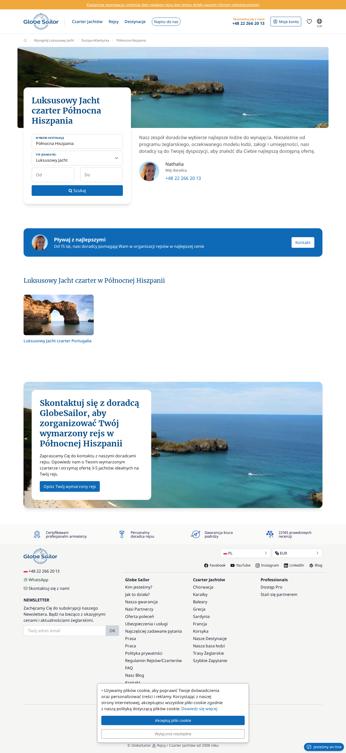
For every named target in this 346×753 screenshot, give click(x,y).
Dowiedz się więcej (199, 708)
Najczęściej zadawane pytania (153, 631)
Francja (200, 624)
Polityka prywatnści (143, 653)
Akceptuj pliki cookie (173, 720)
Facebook (217, 565)
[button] (87, 21)
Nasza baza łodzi (209, 646)
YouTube (243, 565)
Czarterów (172, 660)
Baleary (200, 602)
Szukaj (79, 190)
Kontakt (303, 242)
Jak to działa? (137, 594)
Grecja (199, 609)
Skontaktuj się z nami (49, 588)
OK (112, 630)
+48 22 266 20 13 (183, 178)
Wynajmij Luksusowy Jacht (54, 40)
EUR (283, 553)
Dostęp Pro (271, 587)
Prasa (130, 638)
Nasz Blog (134, 675)
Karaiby (200, 594)
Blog (318, 565)
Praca (130, 646)
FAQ (129, 668)
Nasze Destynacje (210, 638)
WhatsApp (38, 579)
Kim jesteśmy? (138, 587)
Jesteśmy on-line (327, 746)
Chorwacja (203, 587)
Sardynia (201, 616)
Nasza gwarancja (141, 602)
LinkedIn (297, 565)
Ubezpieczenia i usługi (146, 624)
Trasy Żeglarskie (208, 653)
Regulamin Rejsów (142, 660)
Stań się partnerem (279, 594)
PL (230, 553)
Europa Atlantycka (95, 40)
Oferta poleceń (139, 616)
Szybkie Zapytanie (210, 660)
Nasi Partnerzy (139, 609)
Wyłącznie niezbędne (173, 733)
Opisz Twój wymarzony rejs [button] (70, 486)
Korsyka (200, 631)
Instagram (270, 565)
